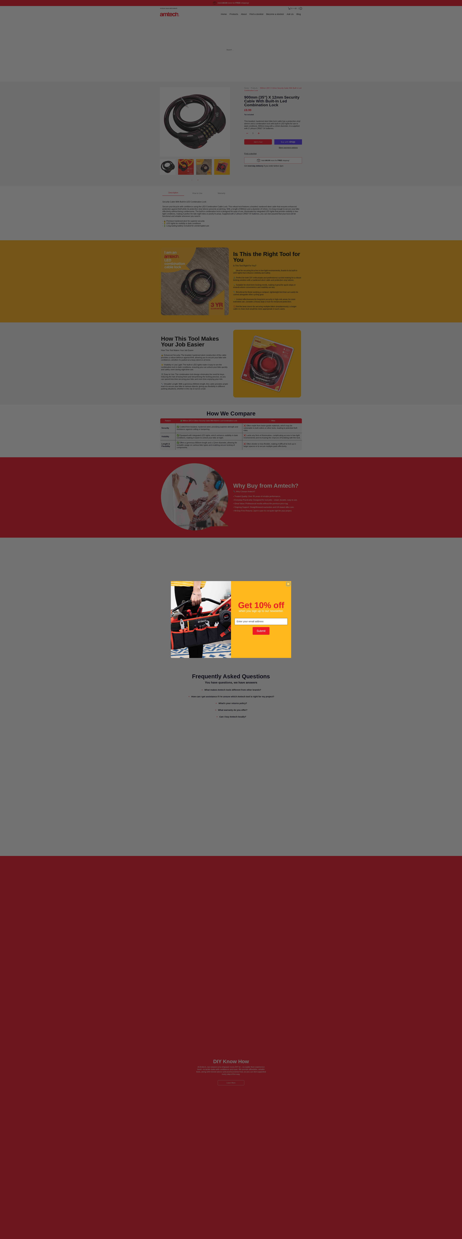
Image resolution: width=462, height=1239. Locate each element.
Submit (261, 630)
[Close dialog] (288, 584)
